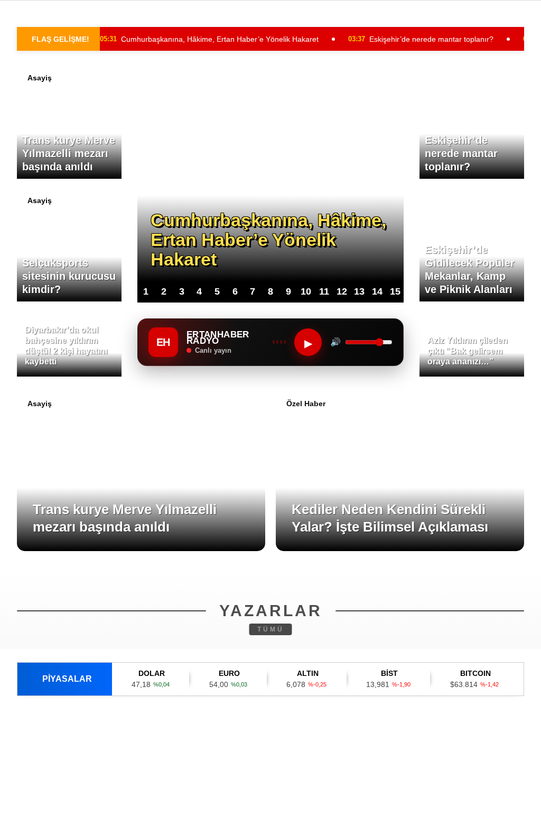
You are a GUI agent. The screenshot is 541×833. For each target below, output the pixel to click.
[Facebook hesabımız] (77, 816)
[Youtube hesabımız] (302, 816)
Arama (442, 51)
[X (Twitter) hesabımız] (152, 816)
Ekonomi (33, 152)
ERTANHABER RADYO (53, 215)
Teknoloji (36, 194)
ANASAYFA (36, 87)
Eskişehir (33, 109)
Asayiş (29, 130)
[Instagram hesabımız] (227, 816)
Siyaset (31, 173)
